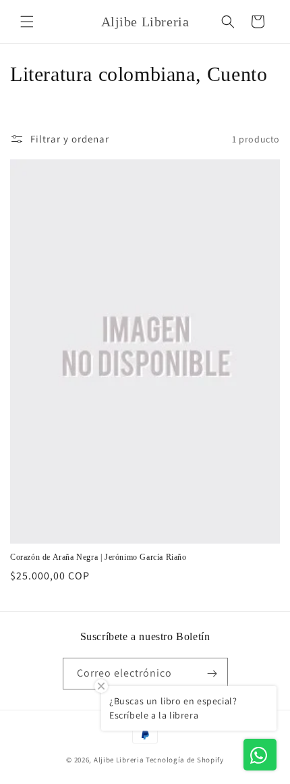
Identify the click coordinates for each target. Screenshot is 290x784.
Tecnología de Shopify (185, 759)
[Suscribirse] (212, 673)
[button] (27, 21)
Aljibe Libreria (119, 759)
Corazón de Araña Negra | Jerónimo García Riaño (98, 557)
